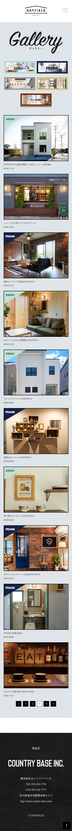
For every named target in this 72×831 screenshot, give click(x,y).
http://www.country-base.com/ (36, 801)
